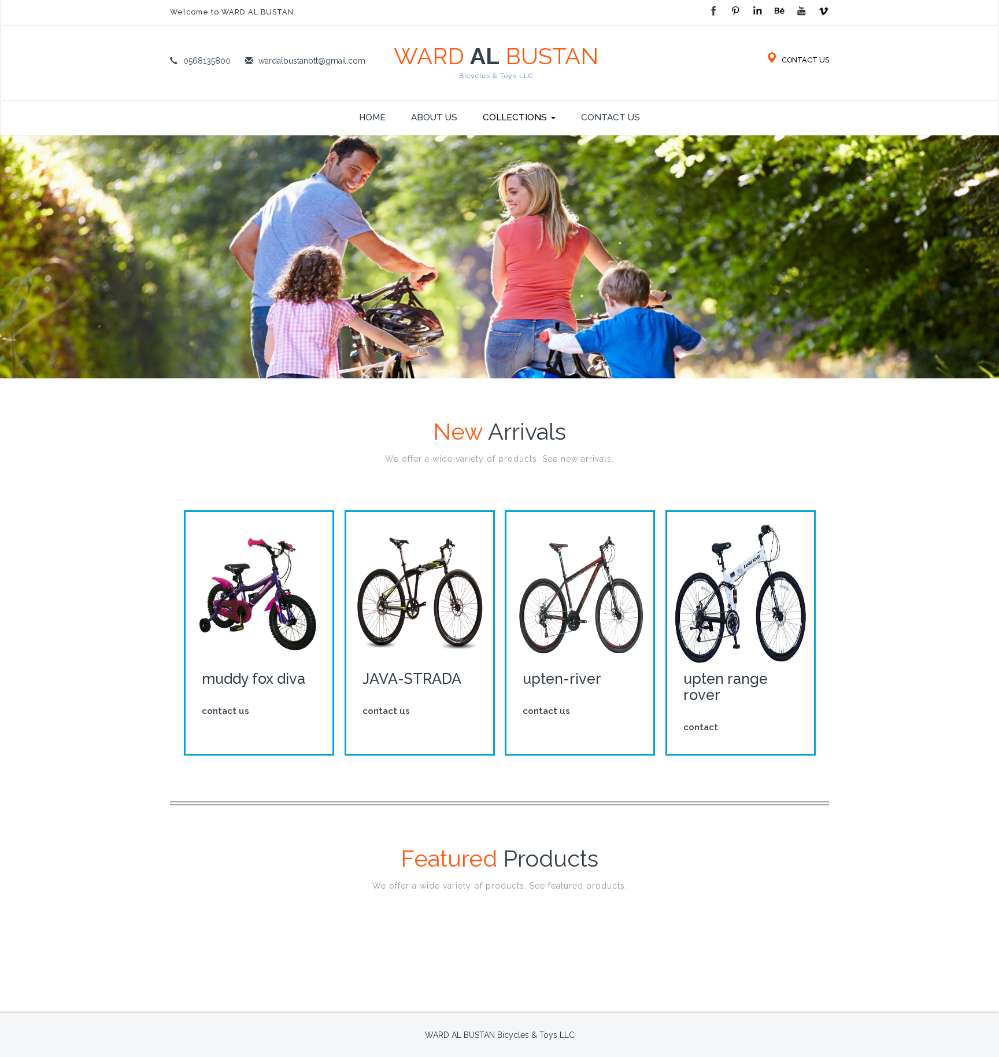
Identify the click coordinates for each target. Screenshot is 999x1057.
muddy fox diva (253, 678)
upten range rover (725, 687)
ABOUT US (434, 117)
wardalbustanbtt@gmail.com (311, 60)
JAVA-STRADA (411, 678)
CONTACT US (804, 60)
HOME (372, 117)
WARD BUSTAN (496, 61)
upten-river (562, 678)
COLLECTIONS (515, 117)
